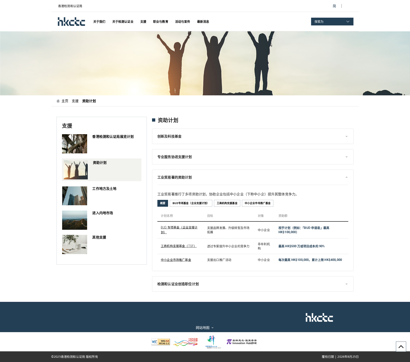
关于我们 (99, 21)
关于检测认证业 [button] (122, 21)
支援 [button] (143, 21)
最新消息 (203, 21)
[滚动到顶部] (401, 347)
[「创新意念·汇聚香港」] (242, 341)
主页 (65, 101)
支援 (75, 101)
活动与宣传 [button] (182, 21)
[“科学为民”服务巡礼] (211, 342)
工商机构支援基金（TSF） (179, 246)
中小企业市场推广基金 (176, 260)
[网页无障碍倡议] (160, 342)
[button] (71, 21)
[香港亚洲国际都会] (185, 342)
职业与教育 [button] (160, 21)
